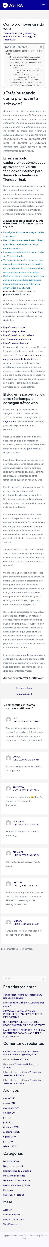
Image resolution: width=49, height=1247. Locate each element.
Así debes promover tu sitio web (26, 85)
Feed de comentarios (13, 1219)
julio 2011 (7, 1117)
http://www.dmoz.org (14, 327)
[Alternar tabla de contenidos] (40, 47)
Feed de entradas (11, 1214)
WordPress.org (10, 1224)
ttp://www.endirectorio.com (17, 339)
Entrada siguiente (24, 694)
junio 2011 (8, 1122)
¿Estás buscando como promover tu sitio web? (24, 52)
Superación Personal (13, 1195)
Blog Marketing (27, 33)
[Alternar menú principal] (43, 5)
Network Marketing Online (16, 1185)
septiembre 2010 (11, 1132)
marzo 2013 (9, 1098)
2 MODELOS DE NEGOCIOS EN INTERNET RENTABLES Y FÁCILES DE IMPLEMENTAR (23, 1013)
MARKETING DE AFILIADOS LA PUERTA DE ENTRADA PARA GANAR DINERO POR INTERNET (24, 1033)
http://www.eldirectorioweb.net (18, 335)
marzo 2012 (9, 1103)
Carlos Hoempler (12, 1051)
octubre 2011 (9, 1112)
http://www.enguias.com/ (15, 343)
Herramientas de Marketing (17, 36)
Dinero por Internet (13, 1166)
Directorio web (21, 1059)
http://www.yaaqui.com (15, 331)
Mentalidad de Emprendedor (17, 1180)
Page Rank (37, 312)
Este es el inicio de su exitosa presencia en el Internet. (28, 76)
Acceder (7, 1209)
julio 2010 (8, 1141)
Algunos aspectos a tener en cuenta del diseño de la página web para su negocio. (30, 70)
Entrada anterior (24, 688)
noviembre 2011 (11, 1108)
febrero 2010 (9, 1146)
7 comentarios (10, 33)
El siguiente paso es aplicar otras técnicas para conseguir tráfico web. (26, 81)
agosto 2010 (9, 1136)
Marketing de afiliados (14, 1175)
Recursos (8, 1190)
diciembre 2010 (10, 1127)
